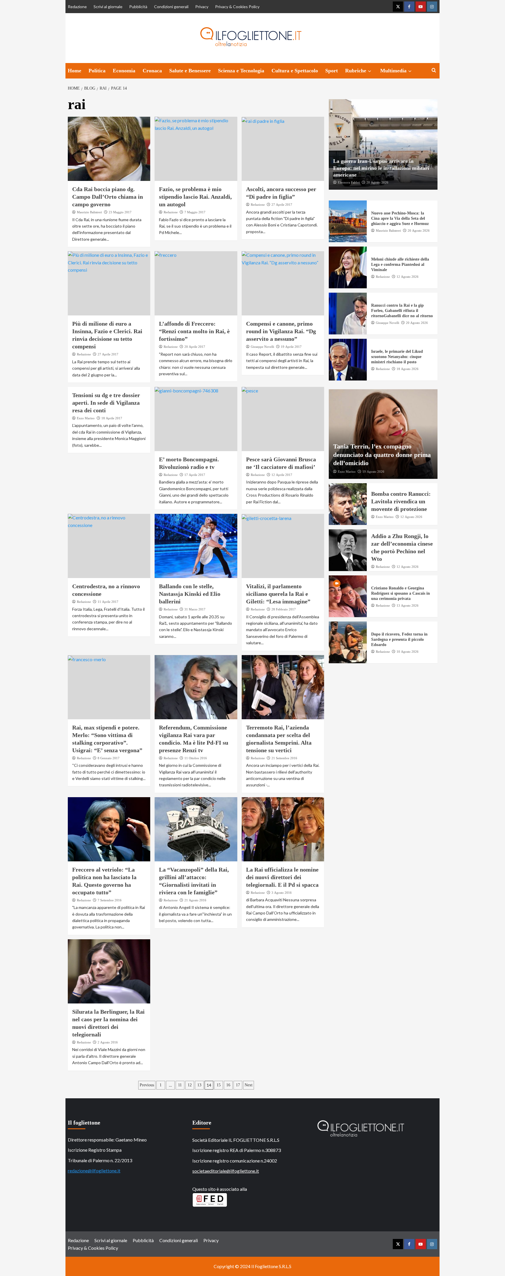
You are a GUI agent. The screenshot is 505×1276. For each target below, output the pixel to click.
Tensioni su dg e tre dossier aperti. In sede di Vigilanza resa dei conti (106, 402)
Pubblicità (138, 6)
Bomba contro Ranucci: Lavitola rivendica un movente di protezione (401, 501)
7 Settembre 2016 (110, 900)
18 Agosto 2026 (407, 369)
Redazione (77, 6)
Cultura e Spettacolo (294, 71)
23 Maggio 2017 (120, 212)
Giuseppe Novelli (262, 346)
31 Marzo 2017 (194, 609)
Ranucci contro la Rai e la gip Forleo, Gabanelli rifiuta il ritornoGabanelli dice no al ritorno (402, 310)
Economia (124, 71)
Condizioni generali (171, 6)
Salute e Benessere (190, 71)
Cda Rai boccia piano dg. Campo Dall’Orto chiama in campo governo (107, 196)
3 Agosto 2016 (281, 892)
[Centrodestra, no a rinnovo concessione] (109, 546)
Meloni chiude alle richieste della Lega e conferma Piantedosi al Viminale (400, 264)
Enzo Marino (86, 418)
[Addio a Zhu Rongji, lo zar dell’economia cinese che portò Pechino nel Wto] (348, 550)
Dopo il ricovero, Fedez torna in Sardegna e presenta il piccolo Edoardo (399, 639)
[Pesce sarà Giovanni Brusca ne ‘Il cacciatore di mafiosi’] (283, 419)
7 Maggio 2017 (194, 212)
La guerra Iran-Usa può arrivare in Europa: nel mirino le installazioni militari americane (381, 168)
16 (228, 1085)
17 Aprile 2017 (194, 474)
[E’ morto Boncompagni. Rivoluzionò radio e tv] (196, 419)
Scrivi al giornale (108, 6)
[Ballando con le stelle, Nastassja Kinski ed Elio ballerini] (196, 546)
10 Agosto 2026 (407, 651)
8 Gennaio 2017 (109, 758)
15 (219, 1085)
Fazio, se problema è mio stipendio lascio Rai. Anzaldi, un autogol (195, 196)
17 (238, 1085)
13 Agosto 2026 (407, 605)
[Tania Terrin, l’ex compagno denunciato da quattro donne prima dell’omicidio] (383, 434)
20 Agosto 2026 (377, 182)
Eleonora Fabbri (349, 182)
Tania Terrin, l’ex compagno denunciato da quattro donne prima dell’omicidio (382, 455)
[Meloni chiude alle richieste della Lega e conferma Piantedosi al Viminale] (348, 267)
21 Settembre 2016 (284, 758)
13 (199, 1085)
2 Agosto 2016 (108, 1042)
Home (74, 71)
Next (248, 1085)
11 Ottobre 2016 (195, 758)
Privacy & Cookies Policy (237, 6)
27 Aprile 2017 (281, 204)
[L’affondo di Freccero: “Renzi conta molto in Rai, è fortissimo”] (196, 283)
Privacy (201, 6)
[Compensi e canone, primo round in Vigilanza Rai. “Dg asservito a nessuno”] (283, 283)
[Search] (433, 70)
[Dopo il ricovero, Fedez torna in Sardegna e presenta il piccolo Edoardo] (348, 642)
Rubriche (355, 71)
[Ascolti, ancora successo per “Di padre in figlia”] (283, 149)
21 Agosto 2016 (195, 900)
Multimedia (393, 71)
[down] (369, 71)
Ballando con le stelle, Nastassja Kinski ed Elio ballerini (189, 594)
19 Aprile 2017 (291, 346)
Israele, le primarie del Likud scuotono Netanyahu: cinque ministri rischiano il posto (397, 356)
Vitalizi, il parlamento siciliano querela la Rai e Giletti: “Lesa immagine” (278, 594)
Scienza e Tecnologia (241, 71)
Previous (147, 1085)
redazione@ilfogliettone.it (94, 1170)
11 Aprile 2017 (108, 601)
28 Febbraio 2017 (283, 609)
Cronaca (152, 71)
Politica (97, 71)
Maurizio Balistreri (89, 212)
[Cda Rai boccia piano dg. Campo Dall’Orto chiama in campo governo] (109, 149)
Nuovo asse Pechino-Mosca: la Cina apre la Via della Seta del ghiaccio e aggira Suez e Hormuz (400, 218)
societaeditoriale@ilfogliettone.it (225, 1171)
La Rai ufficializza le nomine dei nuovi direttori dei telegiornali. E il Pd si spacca (282, 877)
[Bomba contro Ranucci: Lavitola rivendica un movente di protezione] (348, 504)
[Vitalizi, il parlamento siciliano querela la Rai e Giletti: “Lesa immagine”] (283, 546)
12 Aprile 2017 (281, 474)
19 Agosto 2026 (373, 471)
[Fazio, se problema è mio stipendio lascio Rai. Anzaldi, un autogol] (196, 149)
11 (180, 1085)
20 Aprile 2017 (194, 346)
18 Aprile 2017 (111, 418)
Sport (331, 71)
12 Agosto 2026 (407, 276)
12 (190, 1085)
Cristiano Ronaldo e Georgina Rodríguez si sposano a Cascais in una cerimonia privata (400, 593)
